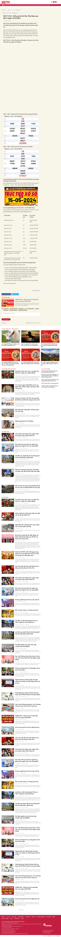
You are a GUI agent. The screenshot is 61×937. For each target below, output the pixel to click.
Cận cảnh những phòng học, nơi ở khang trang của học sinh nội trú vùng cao (27, 705)
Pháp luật (22, 423)
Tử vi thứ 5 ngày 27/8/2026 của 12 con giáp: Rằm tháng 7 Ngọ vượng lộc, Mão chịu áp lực (27, 386)
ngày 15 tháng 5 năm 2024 (22, 310)
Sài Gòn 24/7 (16, 918)
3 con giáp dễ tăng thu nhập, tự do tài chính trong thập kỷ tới (10, 344)
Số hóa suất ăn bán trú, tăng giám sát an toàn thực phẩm (27, 669)
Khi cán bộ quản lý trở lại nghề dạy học (27, 727)
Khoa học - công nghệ (25, 624)
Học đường (44, 5)
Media (48, 5)
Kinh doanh (25, 5)
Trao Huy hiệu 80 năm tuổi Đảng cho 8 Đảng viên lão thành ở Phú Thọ (27, 567)
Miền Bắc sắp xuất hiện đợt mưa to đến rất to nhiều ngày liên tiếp (27, 525)
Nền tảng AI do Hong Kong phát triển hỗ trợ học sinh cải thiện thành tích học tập (27, 486)
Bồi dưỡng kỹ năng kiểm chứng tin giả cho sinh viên (27, 410)
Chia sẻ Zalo (15, 294)
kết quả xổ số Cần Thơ (14, 308)
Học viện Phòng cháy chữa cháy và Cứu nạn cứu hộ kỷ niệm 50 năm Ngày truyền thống (27, 657)
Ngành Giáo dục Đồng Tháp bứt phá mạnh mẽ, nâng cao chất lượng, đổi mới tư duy (27, 681)
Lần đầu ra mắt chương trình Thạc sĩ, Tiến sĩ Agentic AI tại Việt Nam (26, 621)
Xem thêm (21, 909)
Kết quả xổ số (6, 310)
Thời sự (9, 5)
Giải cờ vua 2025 (5, 918)
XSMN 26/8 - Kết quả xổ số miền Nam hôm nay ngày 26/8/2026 (27, 300)
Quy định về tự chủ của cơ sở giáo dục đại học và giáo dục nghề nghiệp (27, 372)
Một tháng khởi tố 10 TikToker (24, 421)
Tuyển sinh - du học (24, 696)
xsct (25, 308)
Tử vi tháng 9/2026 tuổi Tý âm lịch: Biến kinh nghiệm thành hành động (30, 363)
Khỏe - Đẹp (13, 5)
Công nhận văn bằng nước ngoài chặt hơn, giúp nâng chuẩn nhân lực (26, 434)
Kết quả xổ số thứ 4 (30, 308)
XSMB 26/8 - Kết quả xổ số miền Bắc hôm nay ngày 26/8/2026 (26, 716)
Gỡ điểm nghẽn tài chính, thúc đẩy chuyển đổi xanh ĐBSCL (25, 645)
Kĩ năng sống (22, 413)
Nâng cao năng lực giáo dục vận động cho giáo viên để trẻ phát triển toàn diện (27, 470)
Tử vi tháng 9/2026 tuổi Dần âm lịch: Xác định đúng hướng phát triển (49, 345)
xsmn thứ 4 (37, 308)
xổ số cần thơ (21, 308)
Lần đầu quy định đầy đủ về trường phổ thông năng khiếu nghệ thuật (27, 456)
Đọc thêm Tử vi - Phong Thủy (10, 329)
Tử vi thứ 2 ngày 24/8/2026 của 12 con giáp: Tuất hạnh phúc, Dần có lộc (49, 364)
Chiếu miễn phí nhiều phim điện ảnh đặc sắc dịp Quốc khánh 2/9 (27, 514)
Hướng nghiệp (19, 5)
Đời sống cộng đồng (36, 5)
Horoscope (23, 390)
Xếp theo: (28, 322)
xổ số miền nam (6, 308)
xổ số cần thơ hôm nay (13, 310)
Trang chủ (3, 10)
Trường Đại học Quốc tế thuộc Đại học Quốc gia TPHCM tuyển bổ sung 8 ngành (27, 693)
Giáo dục (6, 5)
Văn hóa (30, 5)
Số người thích (38, 322)
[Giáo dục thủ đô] (6, 2)
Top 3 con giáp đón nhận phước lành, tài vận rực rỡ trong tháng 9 (29, 344)
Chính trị (21, 540)
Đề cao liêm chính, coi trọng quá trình (26, 610)
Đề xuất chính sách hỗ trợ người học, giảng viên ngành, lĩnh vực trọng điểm (26, 445)
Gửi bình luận (6, 319)
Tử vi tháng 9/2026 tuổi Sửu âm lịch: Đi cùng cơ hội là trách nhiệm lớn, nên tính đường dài (10, 364)
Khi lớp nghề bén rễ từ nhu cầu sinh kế (27, 599)
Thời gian (32, 322)
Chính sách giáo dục (24, 374)
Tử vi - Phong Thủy (16, 10)
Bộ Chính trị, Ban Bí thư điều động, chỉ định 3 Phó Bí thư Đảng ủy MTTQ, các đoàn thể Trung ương (26, 536)
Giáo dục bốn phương (24, 489)
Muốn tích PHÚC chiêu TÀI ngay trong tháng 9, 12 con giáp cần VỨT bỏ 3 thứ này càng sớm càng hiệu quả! (27, 553)
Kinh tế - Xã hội (23, 648)
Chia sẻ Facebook (6, 294)
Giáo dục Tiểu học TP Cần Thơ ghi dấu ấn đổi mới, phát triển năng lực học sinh (27, 399)
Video (11, 918)
